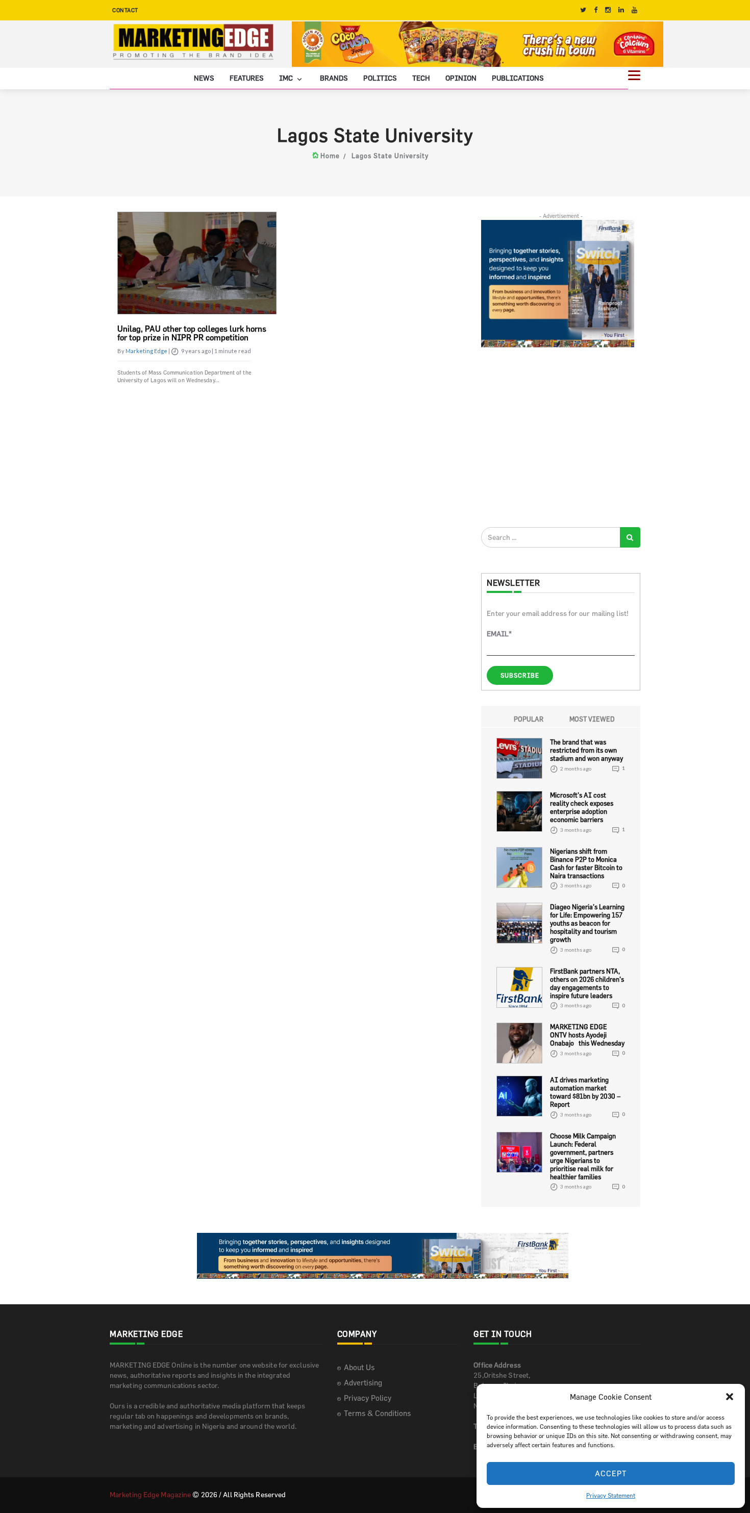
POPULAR (528, 719)
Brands (334, 77)
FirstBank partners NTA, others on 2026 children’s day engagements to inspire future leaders (587, 983)
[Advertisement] (557, 437)
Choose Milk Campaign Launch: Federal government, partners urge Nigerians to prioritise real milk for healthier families (583, 1156)
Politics (380, 77)
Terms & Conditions (377, 1413)
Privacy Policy (367, 1398)
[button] (729, 1397)
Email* (499, 633)
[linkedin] (621, 10)
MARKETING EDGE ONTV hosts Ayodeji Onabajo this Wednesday (587, 1035)
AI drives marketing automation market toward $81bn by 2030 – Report (585, 1092)
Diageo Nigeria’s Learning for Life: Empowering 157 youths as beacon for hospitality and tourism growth (587, 923)
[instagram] (608, 10)
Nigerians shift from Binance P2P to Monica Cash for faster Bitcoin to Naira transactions (586, 863)
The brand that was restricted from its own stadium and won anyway (586, 750)
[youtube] (634, 10)
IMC (286, 77)
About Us (359, 1367)
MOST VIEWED (592, 719)
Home (330, 156)
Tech (421, 77)
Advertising (363, 1382)
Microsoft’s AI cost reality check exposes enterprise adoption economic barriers (581, 807)
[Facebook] (596, 10)
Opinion (461, 77)
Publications (518, 77)
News (204, 77)
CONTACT (125, 10)
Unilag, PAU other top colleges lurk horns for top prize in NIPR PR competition (191, 333)
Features (247, 77)
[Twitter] (583, 10)
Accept (611, 1473)
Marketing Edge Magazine (150, 1494)
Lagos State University (390, 156)
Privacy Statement (610, 1495)
